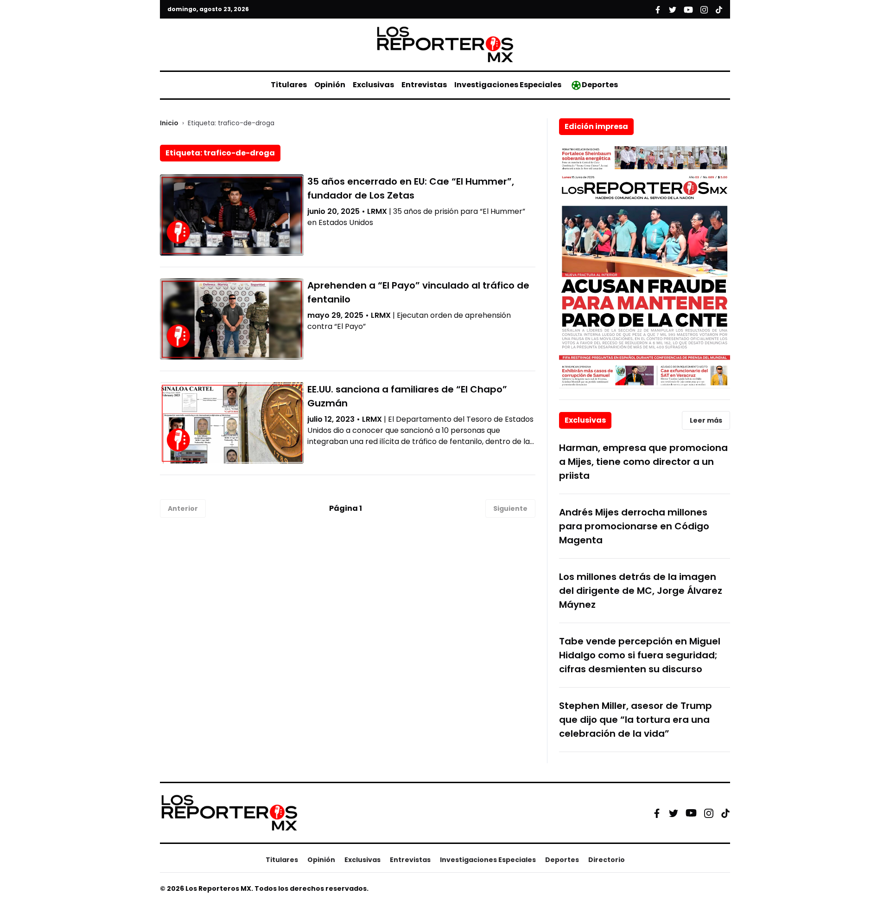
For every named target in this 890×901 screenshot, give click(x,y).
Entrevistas (424, 84)
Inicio (169, 123)
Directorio (606, 859)
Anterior (183, 508)
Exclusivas (373, 84)
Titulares (289, 84)
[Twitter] (673, 812)
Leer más (706, 420)
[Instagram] (708, 812)
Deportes (600, 84)
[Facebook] (656, 812)
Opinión (329, 84)
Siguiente (510, 508)
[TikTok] (725, 812)
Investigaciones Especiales (507, 84)
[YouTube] (691, 813)
